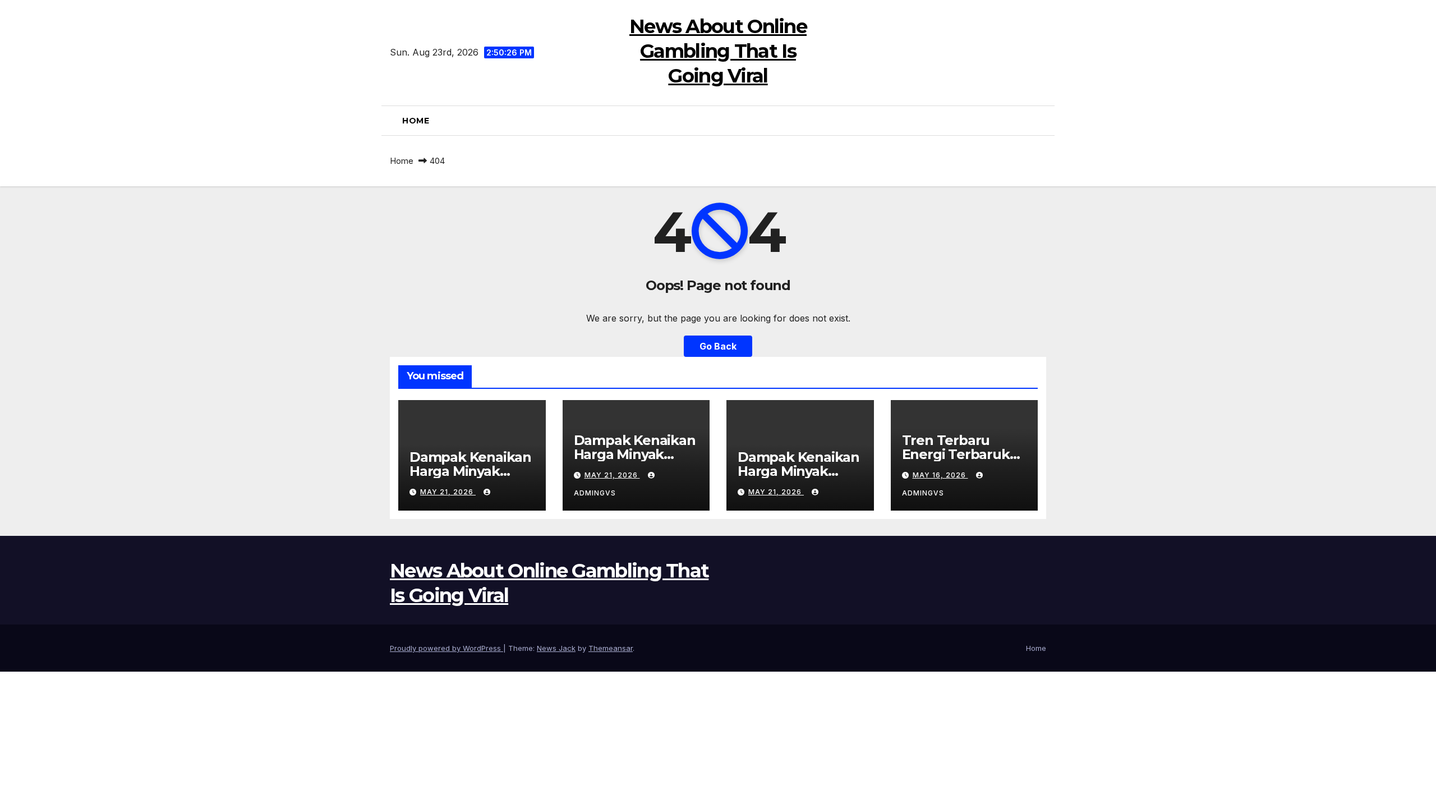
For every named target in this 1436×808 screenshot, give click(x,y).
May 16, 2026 (940, 475)
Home (415, 121)
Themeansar (610, 648)
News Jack (556, 648)
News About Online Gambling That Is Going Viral (718, 51)
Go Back (718, 346)
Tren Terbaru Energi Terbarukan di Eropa (964, 454)
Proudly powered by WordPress (446, 648)
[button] (1041, 120)
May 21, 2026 (448, 492)
